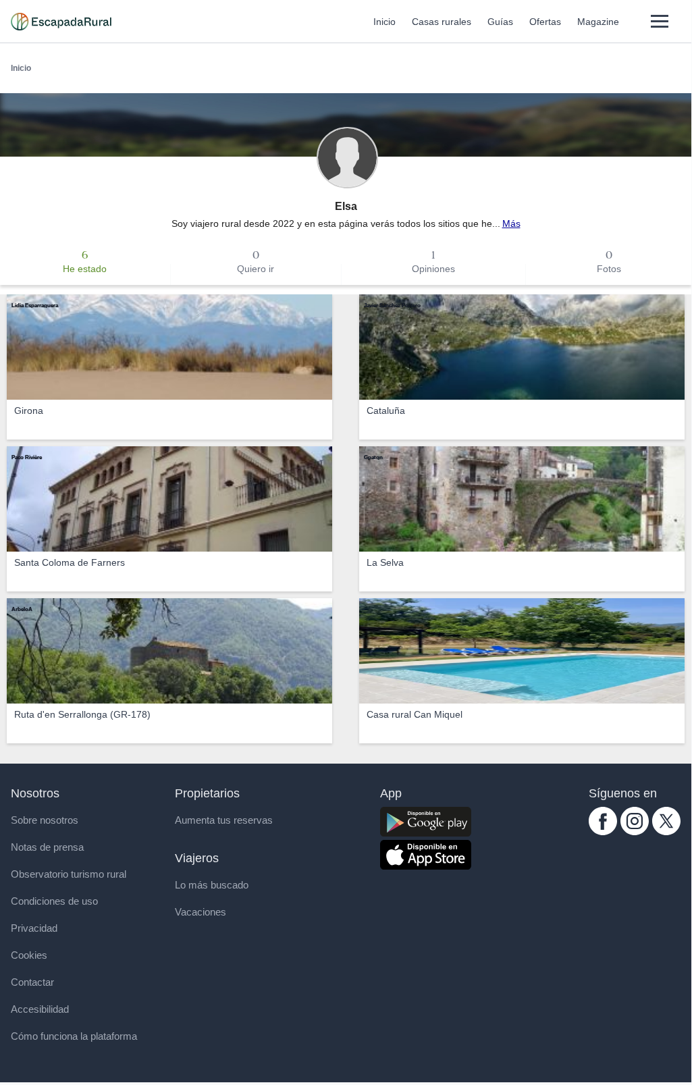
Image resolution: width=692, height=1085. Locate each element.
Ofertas (545, 21)
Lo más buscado (211, 885)
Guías (500, 21)
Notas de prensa (47, 847)
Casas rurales (441, 21)
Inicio (384, 21)
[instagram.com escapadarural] (634, 831)
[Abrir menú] (659, 21)
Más (511, 223)
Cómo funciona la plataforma (74, 1036)
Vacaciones (200, 912)
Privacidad (34, 928)
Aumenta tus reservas (224, 820)
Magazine (598, 21)
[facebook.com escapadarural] (603, 831)
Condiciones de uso (54, 901)
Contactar (32, 982)
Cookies (29, 955)
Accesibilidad (40, 1009)
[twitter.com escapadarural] (666, 831)
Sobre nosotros (44, 820)
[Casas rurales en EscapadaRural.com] (61, 21)
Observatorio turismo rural (68, 874)
